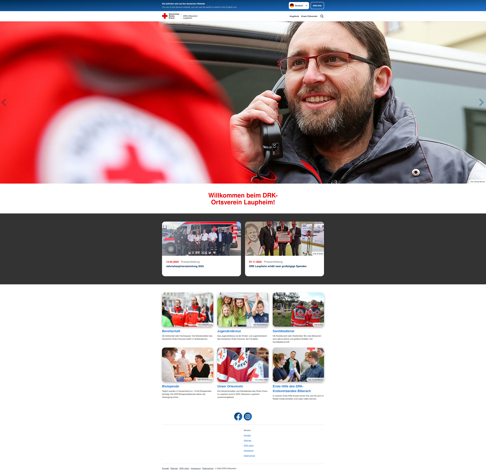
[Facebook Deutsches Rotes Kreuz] (238, 416)
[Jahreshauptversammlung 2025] (201, 239)
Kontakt (247, 435)
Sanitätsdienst (283, 331)
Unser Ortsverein (309, 16)
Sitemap (247, 440)
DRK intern (249, 445)
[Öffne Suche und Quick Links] (322, 16)
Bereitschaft (171, 331)
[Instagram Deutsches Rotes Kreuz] (248, 416)
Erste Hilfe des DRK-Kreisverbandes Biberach (292, 388)
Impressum (249, 450)
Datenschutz (249, 455)
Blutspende (170, 386)
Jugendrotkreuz (229, 331)
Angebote (294, 16)
